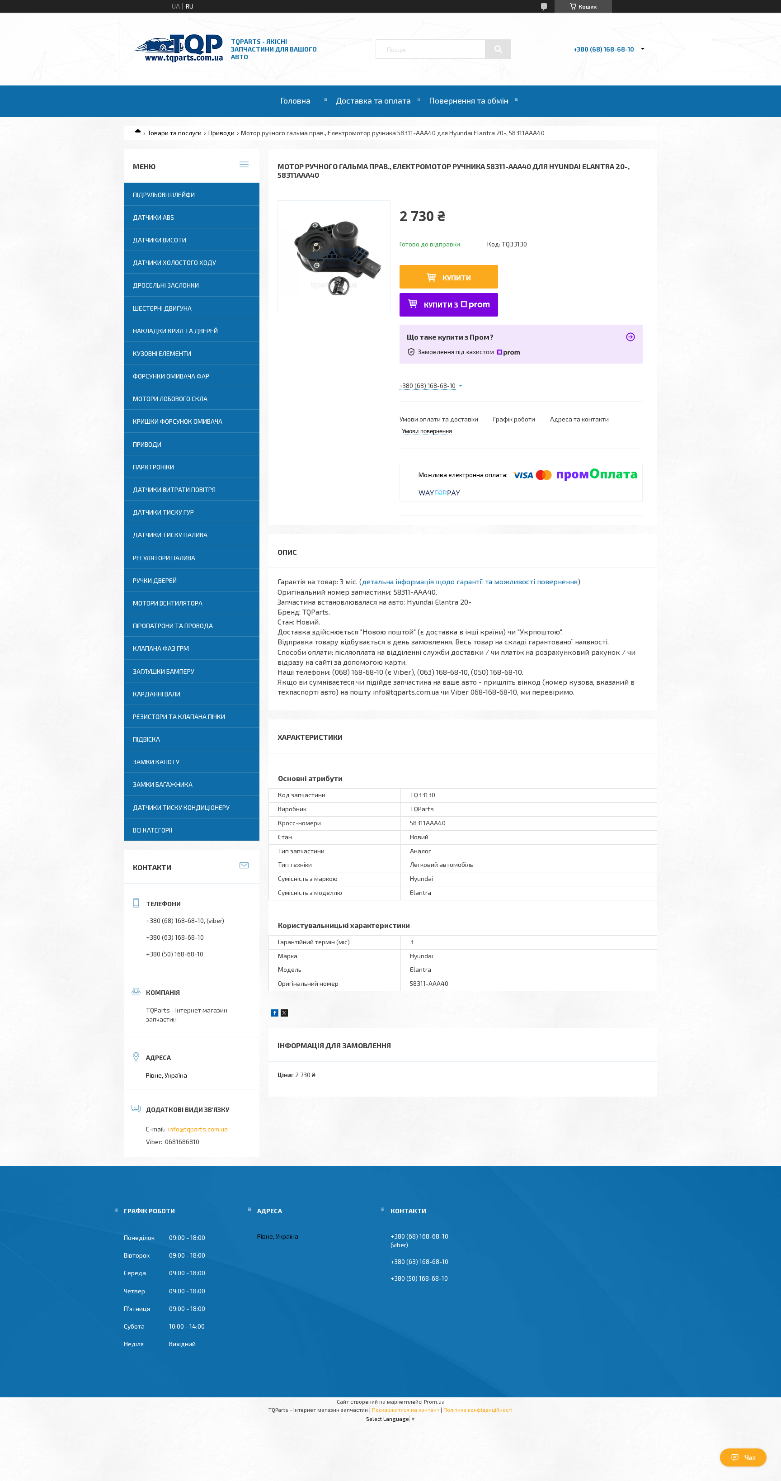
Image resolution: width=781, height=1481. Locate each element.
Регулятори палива (164, 558)
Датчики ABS (153, 217)
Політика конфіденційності (478, 1409)
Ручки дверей (155, 580)
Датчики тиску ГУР (163, 512)
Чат (750, 1457)
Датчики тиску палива (170, 535)
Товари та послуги (174, 133)
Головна (295, 100)
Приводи (221, 133)
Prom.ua (434, 1401)
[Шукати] (498, 49)
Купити (456, 277)
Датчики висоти (159, 240)
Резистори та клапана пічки (179, 716)
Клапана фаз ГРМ (161, 648)
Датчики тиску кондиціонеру (181, 807)
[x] (284, 1014)
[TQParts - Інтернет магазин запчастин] (178, 60)
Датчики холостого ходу (174, 262)
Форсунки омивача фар (171, 376)
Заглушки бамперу (163, 671)
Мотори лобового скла (170, 398)
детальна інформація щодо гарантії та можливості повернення (470, 581)
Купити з (441, 304)
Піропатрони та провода (173, 625)
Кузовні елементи (162, 353)
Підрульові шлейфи (164, 195)
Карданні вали (156, 694)
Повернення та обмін (468, 100)
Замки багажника (163, 784)
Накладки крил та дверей (175, 331)
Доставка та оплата (373, 100)
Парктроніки (153, 467)
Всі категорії (153, 830)
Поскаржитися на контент (405, 1409)
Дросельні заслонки (166, 285)
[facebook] (274, 1014)
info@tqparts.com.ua (198, 1129)
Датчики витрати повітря (174, 489)
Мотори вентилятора (167, 603)
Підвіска (146, 739)
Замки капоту (156, 762)
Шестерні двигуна (162, 308)
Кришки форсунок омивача (177, 421)
